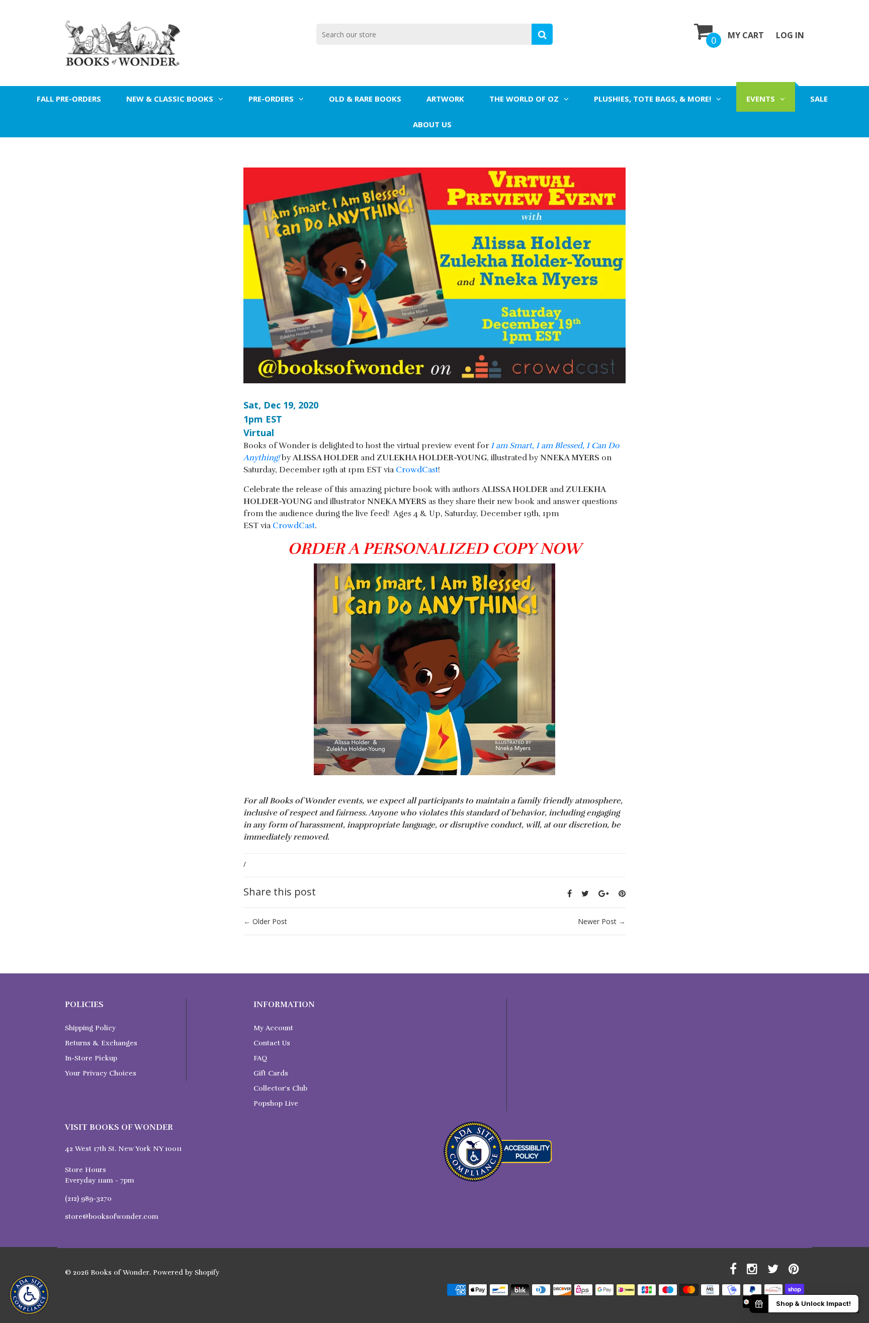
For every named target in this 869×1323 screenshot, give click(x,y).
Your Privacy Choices (100, 1073)
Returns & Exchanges (101, 1043)
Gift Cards (270, 1073)
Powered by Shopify (186, 1272)
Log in (790, 35)
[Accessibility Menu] (29, 1294)
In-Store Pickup (91, 1058)
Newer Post (597, 921)
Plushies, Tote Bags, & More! (652, 99)
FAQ (260, 1058)
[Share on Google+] (603, 893)
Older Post (269, 921)
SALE (819, 99)
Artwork (445, 99)
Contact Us (271, 1043)
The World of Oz (524, 99)
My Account (273, 1028)
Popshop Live (275, 1103)
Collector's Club (280, 1088)
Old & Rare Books (365, 99)
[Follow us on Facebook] (569, 893)
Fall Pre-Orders (69, 99)
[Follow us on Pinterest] (622, 893)
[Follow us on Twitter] (585, 893)
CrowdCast (417, 470)
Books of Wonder (120, 1272)
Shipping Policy (90, 1028)
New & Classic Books (169, 99)
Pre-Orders (271, 99)
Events (760, 99)
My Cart (746, 35)
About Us (432, 124)
